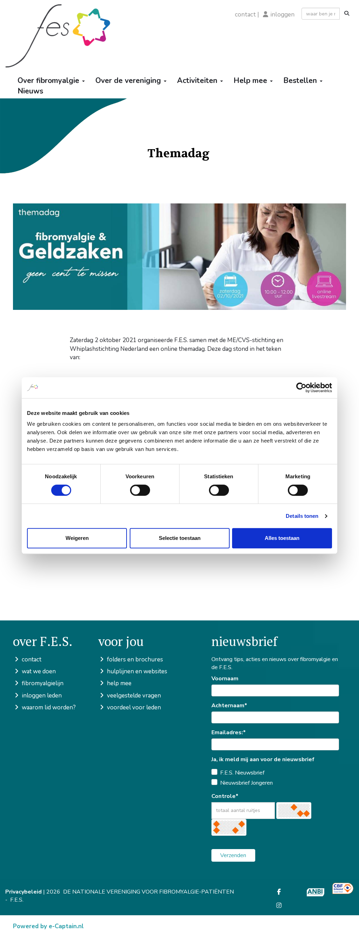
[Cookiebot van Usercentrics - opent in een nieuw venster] (301, 387)
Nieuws (30, 91)
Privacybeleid (23, 892)
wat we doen (38, 671)
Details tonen (302, 516)
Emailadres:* (228, 732)
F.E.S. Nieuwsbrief (242, 773)
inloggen (282, 15)
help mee (118, 683)
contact (245, 15)
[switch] (140, 490)
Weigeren (77, 538)
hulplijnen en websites (136, 671)
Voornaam (224, 678)
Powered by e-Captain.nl (48, 926)
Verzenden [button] (233, 855)
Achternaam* (229, 705)
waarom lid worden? (48, 707)
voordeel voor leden (133, 707)
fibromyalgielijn (41, 683)
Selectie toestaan (180, 538)
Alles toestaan (282, 538)
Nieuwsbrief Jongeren (246, 783)
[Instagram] (279, 906)
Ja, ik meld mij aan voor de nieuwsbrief (262, 759)
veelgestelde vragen (133, 696)
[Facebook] (279, 892)
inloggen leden (41, 696)
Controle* (224, 796)
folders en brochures (134, 659)
